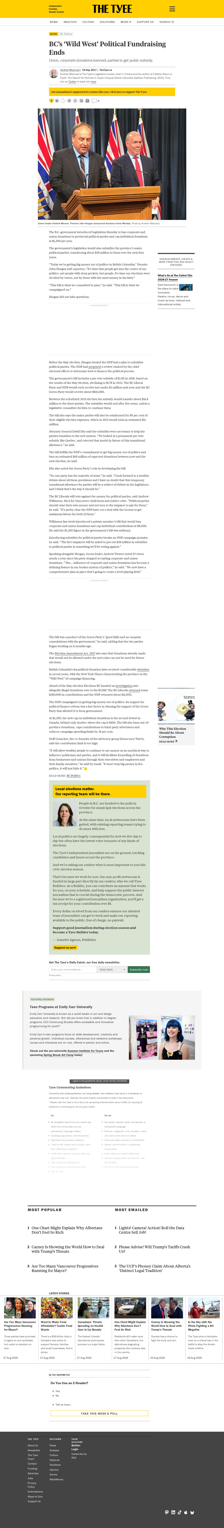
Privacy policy (55, 975)
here (93, 81)
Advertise (33, 1473)
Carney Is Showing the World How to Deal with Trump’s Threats (68, 1248)
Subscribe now (139, 969)
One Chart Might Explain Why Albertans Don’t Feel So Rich (67, 1229)
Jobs (30, 1478)
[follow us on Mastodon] (69, 100)
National (55, 1460)
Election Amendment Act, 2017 (75, 653)
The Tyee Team (33, 1457)
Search (165, 21)
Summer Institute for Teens (85, 1051)
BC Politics (66, 34)
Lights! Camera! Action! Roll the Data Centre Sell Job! (151, 1229)
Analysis (70, 22)
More (125, 21)
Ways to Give (35, 1496)
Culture (88, 22)
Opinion (54, 1469)
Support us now (65, 947)
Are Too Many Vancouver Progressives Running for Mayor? (65, 1268)
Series (53, 1474)
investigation (124, 685)
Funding (32, 1468)
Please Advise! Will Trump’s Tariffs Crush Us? (154, 1248)
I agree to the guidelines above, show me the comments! (99, 1080)
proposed (95, 366)
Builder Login (75, 1447)
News (54, 22)
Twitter (72, 81)
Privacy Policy (32, 1485)
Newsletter (34, 1450)
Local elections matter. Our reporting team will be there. (83, 791)
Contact (32, 1463)
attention (143, 669)
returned (134, 690)
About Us (33, 1445)
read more (167, 741)
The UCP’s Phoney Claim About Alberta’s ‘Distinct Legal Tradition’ (154, 1268)
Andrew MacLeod (70, 70)
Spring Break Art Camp (59, 1055)
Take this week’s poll (99, 1413)
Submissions (35, 1491)
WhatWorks (56, 1479)
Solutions (107, 22)
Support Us (145, 22)
